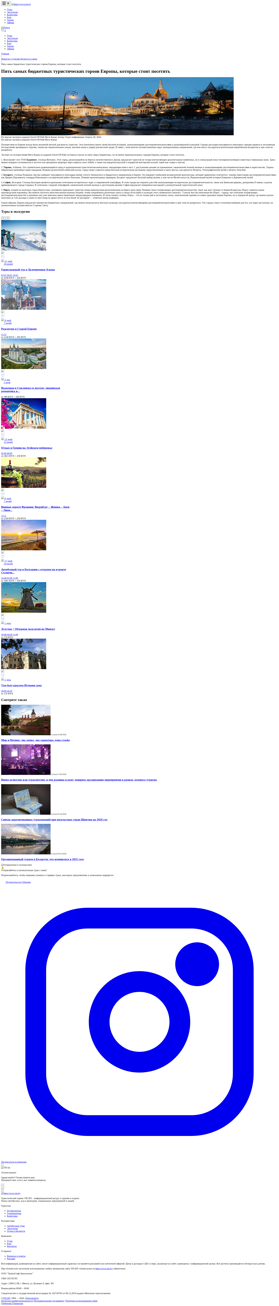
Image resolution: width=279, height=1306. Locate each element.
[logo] (21, 4)
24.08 (4, 578)
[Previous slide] (3, 218)
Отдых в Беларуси (16, 1231)
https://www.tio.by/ (104, 1268)
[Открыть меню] (6, 3)
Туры (9, 9)
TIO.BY (7, 1298)
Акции (10, 20)
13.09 (15, 578)
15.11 (3, 516)
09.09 (9, 453)
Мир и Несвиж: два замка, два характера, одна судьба (35, 740)
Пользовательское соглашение (49, 1301)
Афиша (10, 22)
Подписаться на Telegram (18, 882)
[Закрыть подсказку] (2, 1164)
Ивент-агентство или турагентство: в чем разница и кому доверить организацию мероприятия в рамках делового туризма (79, 779)
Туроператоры (14, 1213)
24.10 (9, 691)
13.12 (3, 334)
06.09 (10, 634)
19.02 (15, 275)
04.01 (10, 275)
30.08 (4, 634)
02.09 (4, 453)
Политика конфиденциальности (17, 1301)
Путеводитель (14, 1211)
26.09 (4, 691)
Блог (9, 17)
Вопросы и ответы (16, 1256)
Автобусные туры (16, 1226)
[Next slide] (8, 218)
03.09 (10, 578)
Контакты (12, 1246)
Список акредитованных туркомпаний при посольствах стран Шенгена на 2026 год (54, 819)
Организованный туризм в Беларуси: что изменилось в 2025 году (42, 859)
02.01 (4, 275)
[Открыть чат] (2, 1186)
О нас (10, 1241)
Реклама (11, 1258)
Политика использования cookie (82, 1301)
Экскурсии (12, 12)
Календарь (12, 15)
